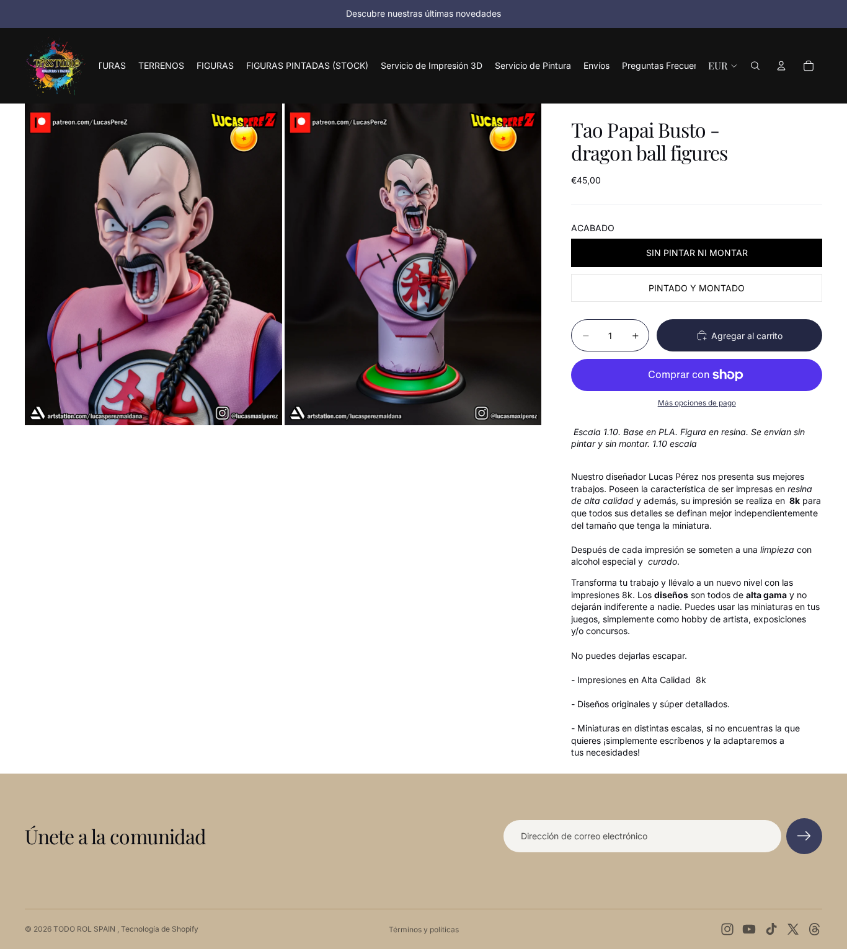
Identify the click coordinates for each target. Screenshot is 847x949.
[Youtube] (749, 929)
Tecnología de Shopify (159, 929)
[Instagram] (727, 929)
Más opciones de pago (697, 403)
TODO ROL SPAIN (85, 929)
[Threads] (814, 929)
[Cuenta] (781, 65)
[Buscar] (755, 65)
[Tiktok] (771, 929)
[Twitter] (793, 929)
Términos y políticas (424, 929)
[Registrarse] (804, 836)
